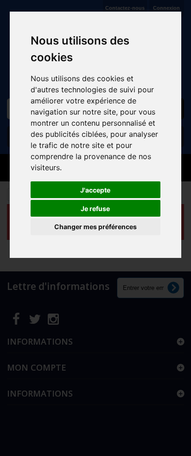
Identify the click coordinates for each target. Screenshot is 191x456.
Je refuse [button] (95, 208)
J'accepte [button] (95, 190)
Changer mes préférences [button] (95, 227)
